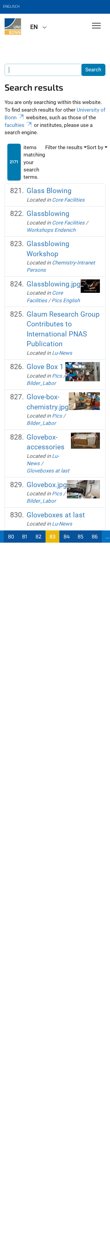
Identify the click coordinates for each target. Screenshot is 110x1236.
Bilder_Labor (41, 383)
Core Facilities (68, 200)
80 (11, 536)
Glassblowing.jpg (54, 284)
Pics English (66, 300)
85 (80, 536)
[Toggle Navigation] (96, 26)
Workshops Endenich (51, 230)
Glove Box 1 (45, 367)
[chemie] (13, 26)
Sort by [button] (95, 147)
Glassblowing (48, 214)
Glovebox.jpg (47, 485)
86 (95, 536)
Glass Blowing (49, 191)
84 (67, 536)
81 (24, 536)
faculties (14, 125)
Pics (57, 376)
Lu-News (62, 353)
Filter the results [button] (63, 147)
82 (38, 536)
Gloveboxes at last (48, 471)
